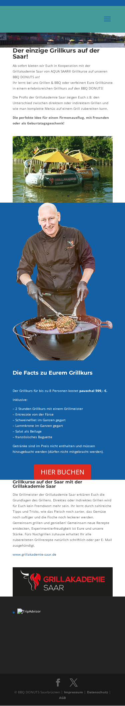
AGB (62, 697)
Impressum (74, 692)
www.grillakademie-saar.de (34, 554)
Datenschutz (98, 692)
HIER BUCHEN (62, 471)
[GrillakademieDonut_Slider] (63, 201)
